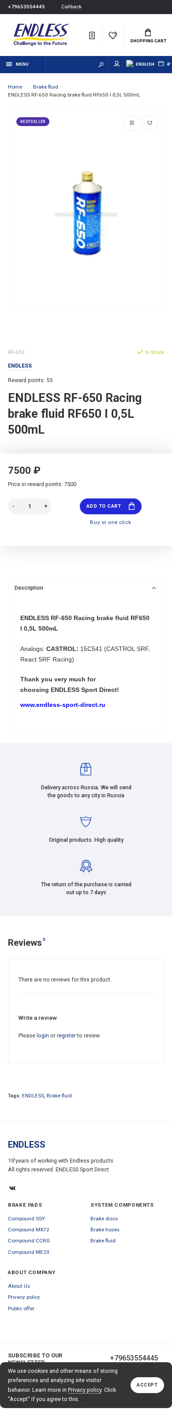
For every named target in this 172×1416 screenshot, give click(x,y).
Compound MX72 (28, 1229)
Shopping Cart (148, 40)
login (43, 1035)
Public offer (21, 1308)
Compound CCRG (29, 1241)
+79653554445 (26, 7)
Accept (147, 1385)
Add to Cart (103, 506)
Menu (22, 64)
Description (29, 587)
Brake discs (104, 1218)
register (66, 1035)
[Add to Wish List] (150, 123)
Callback (71, 7)
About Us (19, 1286)
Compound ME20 (28, 1252)
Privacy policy (84, 1389)
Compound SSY (26, 1218)
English (145, 64)
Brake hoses (105, 1229)
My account (117, 64)
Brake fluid (59, 1096)
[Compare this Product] (132, 123)
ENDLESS (33, 1096)
